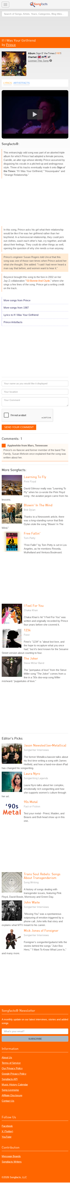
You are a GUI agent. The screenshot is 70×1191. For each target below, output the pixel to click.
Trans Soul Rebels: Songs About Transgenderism (42, 876)
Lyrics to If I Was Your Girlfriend (21, 314)
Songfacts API (10, 1079)
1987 (58, 53)
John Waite (32, 902)
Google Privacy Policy (14, 1073)
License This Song (38, 60)
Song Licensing (10, 1089)
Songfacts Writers (12, 1161)
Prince (11, 44)
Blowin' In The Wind (38, 505)
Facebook (7, 1126)
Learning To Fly (35, 477)
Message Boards (11, 1156)
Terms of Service (11, 1062)
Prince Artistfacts (13, 322)
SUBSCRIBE (35, 1038)
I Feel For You (34, 605)
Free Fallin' (32, 533)
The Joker (31, 658)
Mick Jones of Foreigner (41, 930)
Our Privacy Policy (12, 1068)
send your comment (19, 427)
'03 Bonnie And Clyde (38, 280)
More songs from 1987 (16, 307)
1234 (27, 630)
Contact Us (8, 1100)
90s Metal (31, 802)
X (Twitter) (7, 1131)
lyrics (7, 83)
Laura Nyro (32, 773)
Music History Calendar (15, 1084)
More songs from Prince (17, 300)
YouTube (6, 1136)
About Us (7, 1057)
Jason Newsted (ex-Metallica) (45, 745)
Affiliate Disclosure (12, 1095)
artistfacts (21, 83)
